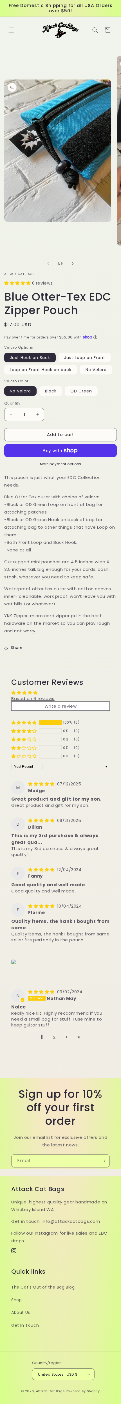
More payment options (60, 464)
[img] (42, 784)
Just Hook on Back (30, 357)
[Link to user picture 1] (14, 962)
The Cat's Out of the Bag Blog (43, 1287)
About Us (20, 1312)
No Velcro (96, 369)
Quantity (12, 403)
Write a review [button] (60, 706)
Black (51, 391)
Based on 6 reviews (33, 698)
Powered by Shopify (83, 1391)
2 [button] (54, 1037)
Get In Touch (25, 1325)
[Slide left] (48, 263)
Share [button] (17, 647)
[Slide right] (73, 263)
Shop (16, 1300)
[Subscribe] (103, 1160)
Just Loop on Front (84, 357)
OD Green (81, 391)
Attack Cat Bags (50, 1391)
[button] (11, 30)
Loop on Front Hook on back (40, 369)
